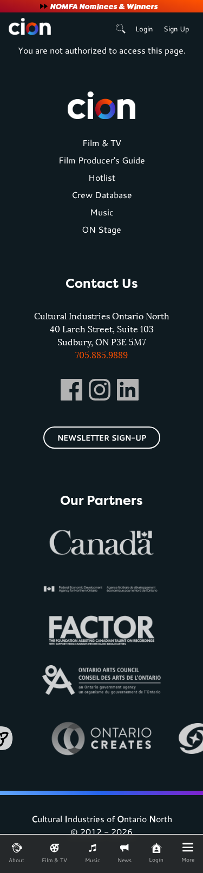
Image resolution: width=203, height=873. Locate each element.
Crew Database (101, 194)
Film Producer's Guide (101, 160)
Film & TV (101, 142)
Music (102, 212)
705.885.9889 (101, 355)
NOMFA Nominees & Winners (104, 6)
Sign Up (176, 29)
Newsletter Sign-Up (101, 437)
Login (144, 29)
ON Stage (101, 229)
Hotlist (101, 177)
